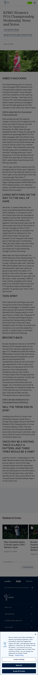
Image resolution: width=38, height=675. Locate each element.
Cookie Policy (19, 655)
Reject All (19, 665)
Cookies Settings (19, 659)
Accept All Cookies (19, 671)
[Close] (35, 634)
